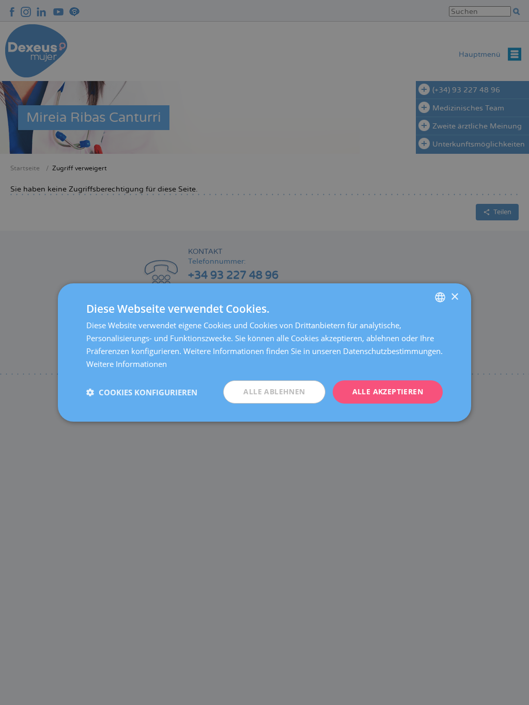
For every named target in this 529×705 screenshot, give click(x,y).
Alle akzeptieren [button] (387, 391)
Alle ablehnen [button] (274, 391)
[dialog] (264, 352)
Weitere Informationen (126, 364)
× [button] (454, 296)
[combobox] (440, 297)
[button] (141, 392)
